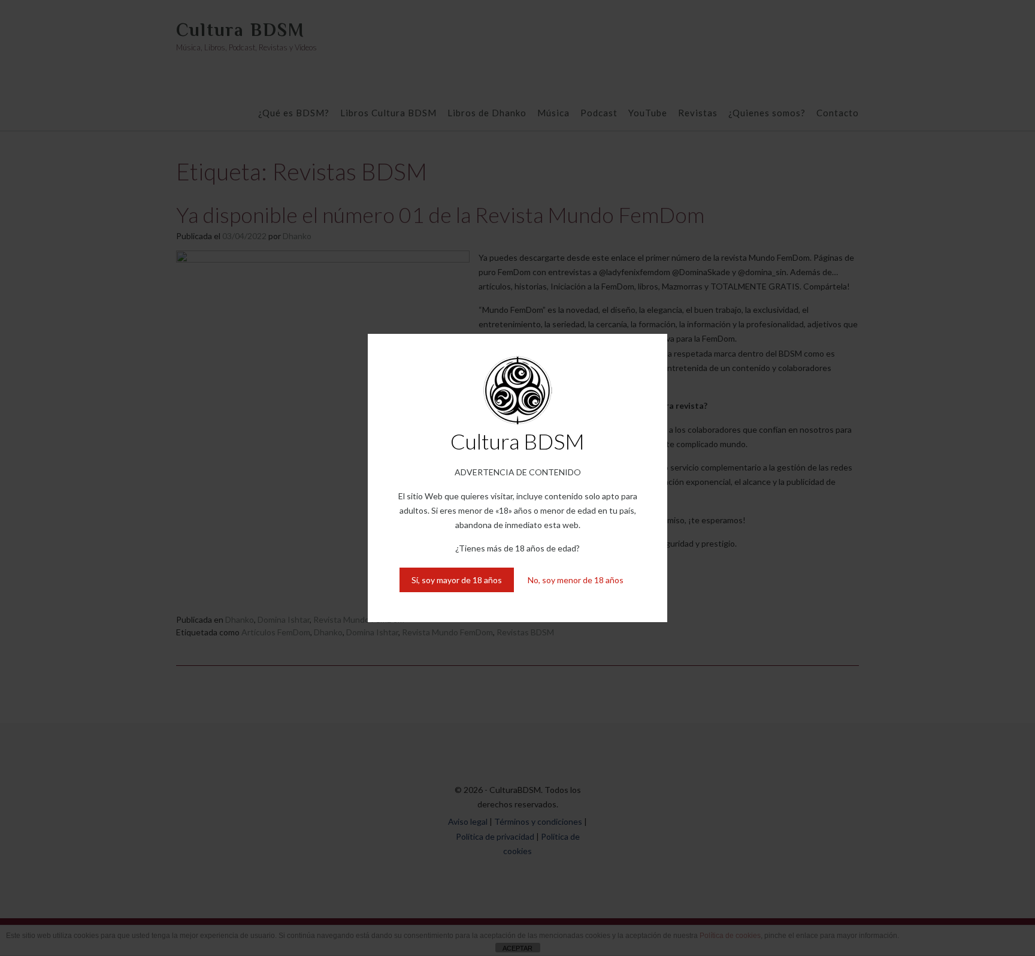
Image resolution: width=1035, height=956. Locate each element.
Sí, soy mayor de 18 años (456, 580)
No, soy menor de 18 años (576, 580)
